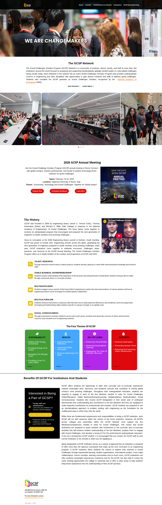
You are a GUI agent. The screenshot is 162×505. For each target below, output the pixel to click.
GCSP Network (46, 424)
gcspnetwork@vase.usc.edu (34, 498)
